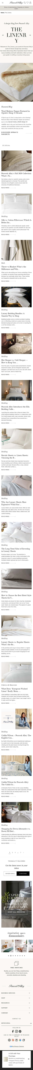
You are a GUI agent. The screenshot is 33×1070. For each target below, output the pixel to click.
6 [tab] (20, 955)
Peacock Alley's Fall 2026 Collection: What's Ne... (16, 174)
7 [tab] (22, 955)
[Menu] (2, 2)
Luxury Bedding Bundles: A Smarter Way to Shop (12, 314)
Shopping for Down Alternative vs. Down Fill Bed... (15, 830)
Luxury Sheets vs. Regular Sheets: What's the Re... (15, 643)
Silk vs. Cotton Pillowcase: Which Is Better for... (16, 221)
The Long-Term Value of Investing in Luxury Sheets (15, 550)
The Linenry (8, 12)
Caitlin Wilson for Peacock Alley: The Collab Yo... (15, 783)
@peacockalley (16, 935)
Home (2, 12)
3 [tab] (13, 955)
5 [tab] (17, 955)
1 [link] (9, 852)
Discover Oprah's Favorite (9, 133)
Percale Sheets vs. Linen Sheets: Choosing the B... (14, 456)
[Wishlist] (27, 2)
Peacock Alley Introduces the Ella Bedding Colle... (15, 408)
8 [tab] (24, 955)
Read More (5, 188)
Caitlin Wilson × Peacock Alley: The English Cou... (16, 736)
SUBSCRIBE (23, 873)
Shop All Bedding (16, 912)
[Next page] (23, 853)
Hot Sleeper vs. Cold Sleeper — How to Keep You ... (14, 361)
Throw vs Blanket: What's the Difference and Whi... (13, 268)
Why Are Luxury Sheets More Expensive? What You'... (13, 503)
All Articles (6, 145)
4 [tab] (15, 955)
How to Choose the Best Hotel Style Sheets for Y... (16, 596)
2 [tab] (10, 955)
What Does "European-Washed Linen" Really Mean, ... (14, 690)
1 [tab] (8, 955)
